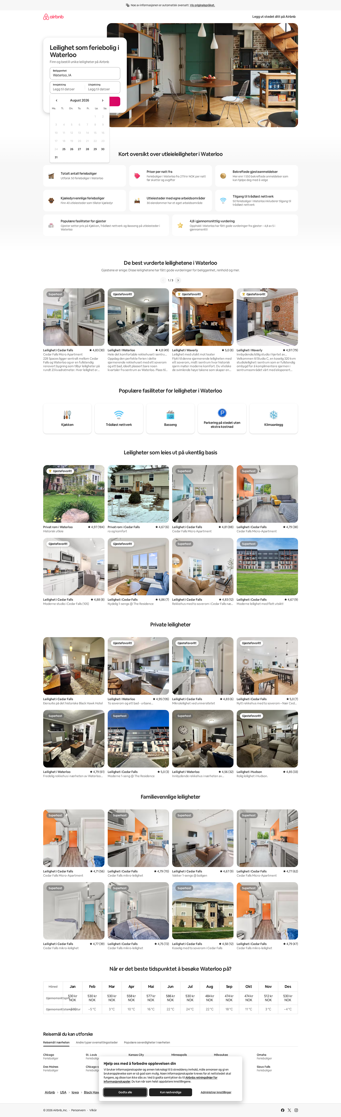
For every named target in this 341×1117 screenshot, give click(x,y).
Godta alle (125, 1092)
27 (79, 149)
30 (103, 149)
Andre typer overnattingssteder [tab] (97, 1042)
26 (71, 149)
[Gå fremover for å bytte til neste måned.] (102, 100)
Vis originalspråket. (202, 5)
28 (87, 149)
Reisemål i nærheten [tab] (56, 1042)
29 (95, 149)
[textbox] (67, 89)
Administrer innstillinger (216, 1092)
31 (56, 157)
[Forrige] (163, 280)
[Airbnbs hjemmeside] (53, 16)
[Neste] (178, 280)
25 (63, 149)
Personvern (78, 1110)
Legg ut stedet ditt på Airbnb (274, 17)
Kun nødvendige (170, 1092)
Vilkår (93, 1110)
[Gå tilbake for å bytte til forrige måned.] (57, 100)
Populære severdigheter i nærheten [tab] (147, 1042)
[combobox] (85, 75)
